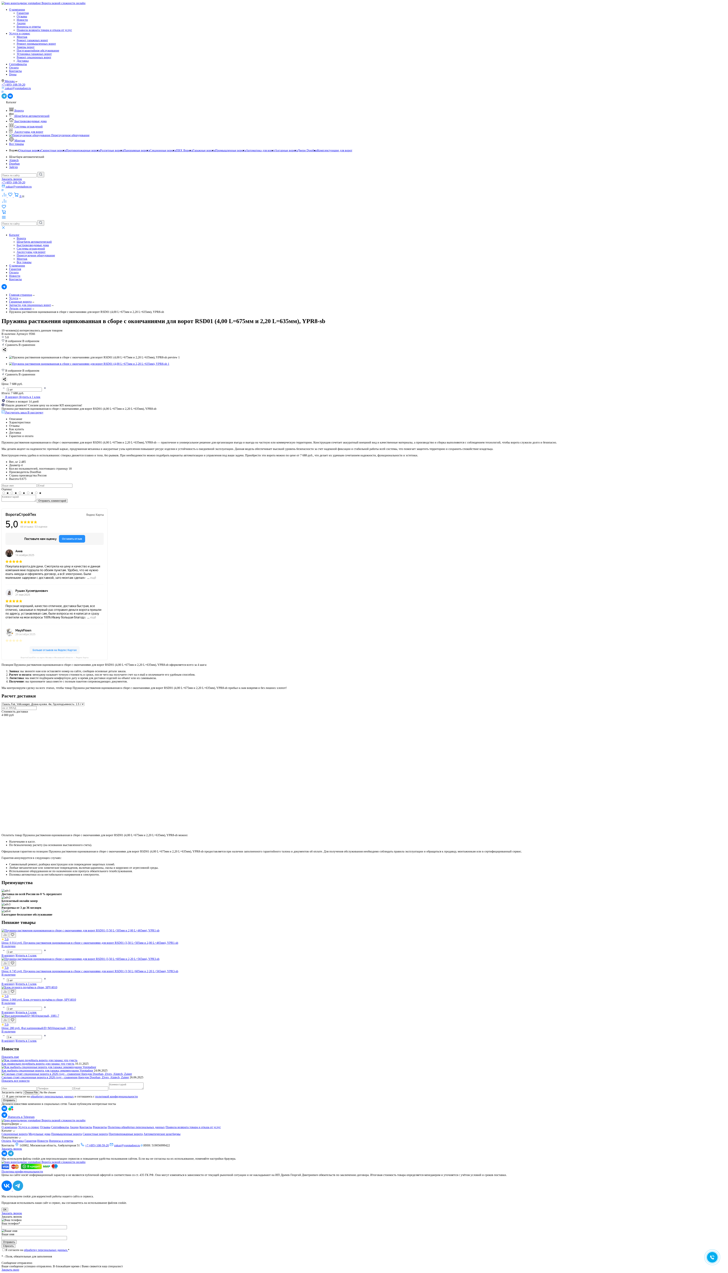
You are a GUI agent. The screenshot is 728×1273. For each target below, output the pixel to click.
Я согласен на (37, 1250)
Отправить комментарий (52, 500)
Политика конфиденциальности (22, 1171)
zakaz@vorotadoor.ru (127, 1145)
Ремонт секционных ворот (34, 57)
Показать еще (10, 1056)
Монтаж (22, 36)
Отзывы (22, 16)
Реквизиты (100, 1127)
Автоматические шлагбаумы (162, 1134)
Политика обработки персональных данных (136, 1127)
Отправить (9, 1100)
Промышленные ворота (66, 1134)
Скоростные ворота (95, 1134)
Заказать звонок (12, 179)
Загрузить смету (12, 1092)
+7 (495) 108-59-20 (13, 84)
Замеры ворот (26, 47)
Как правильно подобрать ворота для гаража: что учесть (38, 1063)
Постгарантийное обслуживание (38, 50)
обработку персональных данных (52, 1096)
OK (5, 1209)
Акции (21, 23)
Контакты (15, 71)
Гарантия (23, 13)
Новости (22, 19)
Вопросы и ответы (29, 26)
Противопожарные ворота (126, 1134)
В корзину (8, 955)
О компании (17, 9)
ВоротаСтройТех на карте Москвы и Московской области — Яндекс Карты (55, 657)
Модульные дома (39, 1134)
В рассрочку (35, 412)
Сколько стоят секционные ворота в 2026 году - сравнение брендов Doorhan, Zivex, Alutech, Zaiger (65, 1077)
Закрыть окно (10, 1269)
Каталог (14, 235)
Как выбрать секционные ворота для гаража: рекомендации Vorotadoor (47, 1070)
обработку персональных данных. (46, 1250)
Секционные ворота (15, 1134)
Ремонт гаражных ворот (32, 40)
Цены (12, 74)
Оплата (14, 67)
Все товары (16, 144)
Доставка (23, 60)
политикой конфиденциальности (116, 1096)
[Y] (40, 174)
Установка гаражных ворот (34, 54)
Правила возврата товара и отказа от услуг (44, 30)
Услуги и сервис (19, 33)
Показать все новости (16, 1080)
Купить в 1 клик (29, 397)
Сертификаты (18, 64)
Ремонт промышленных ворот (36, 43)
